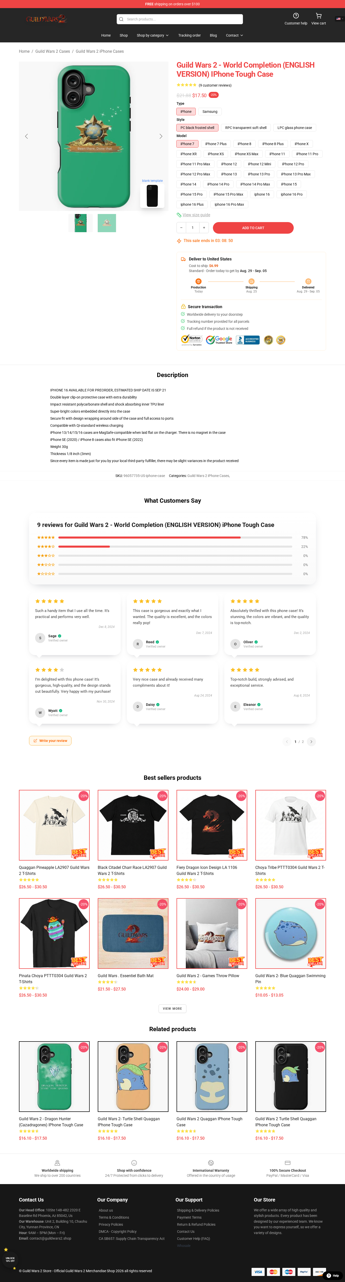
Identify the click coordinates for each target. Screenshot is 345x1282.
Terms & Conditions (114, 1217)
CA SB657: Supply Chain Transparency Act (132, 1239)
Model (182, 136)
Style (181, 120)
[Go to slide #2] (107, 223)
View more (172, 1008)
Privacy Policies (111, 1224)
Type (180, 103)
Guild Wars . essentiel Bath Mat (126, 975)
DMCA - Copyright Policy (118, 1232)
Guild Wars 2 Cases (52, 51)
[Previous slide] (26, 136)
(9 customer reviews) (215, 85)
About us (106, 1210)
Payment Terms (189, 1217)
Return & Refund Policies (196, 1224)
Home (24, 51)
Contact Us (185, 1232)
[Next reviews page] (311, 741)
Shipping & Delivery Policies (198, 1210)
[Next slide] (160, 136)
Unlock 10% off (10, 1259)
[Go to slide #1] (80, 223)
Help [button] (336, 1275)
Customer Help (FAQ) (193, 1239)
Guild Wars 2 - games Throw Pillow (208, 975)
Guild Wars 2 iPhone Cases (100, 51)
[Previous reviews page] (286, 741)
